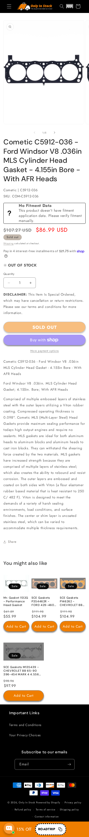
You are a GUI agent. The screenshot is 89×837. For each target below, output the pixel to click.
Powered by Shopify (48, 802)
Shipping (8, 243)
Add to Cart (16, 626)
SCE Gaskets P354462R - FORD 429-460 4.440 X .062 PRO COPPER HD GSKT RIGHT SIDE (44, 601)
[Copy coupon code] (60, 829)
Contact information (47, 816)
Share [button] (12, 541)
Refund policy (23, 809)
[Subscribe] (69, 764)
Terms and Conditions (25, 725)
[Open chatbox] (9, 828)
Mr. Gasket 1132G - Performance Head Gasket (15, 601)
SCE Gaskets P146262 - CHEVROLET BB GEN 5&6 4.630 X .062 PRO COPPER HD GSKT (73, 601)
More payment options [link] (44, 351)
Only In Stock (27, 802)
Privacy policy (73, 802)
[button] (9, 6)
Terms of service (45, 809)
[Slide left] (34, 133)
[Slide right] (55, 133)
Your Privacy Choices (25, 735)
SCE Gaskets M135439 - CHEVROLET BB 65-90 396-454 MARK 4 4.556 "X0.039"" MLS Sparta (21, 671)
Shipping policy (69, 809)
